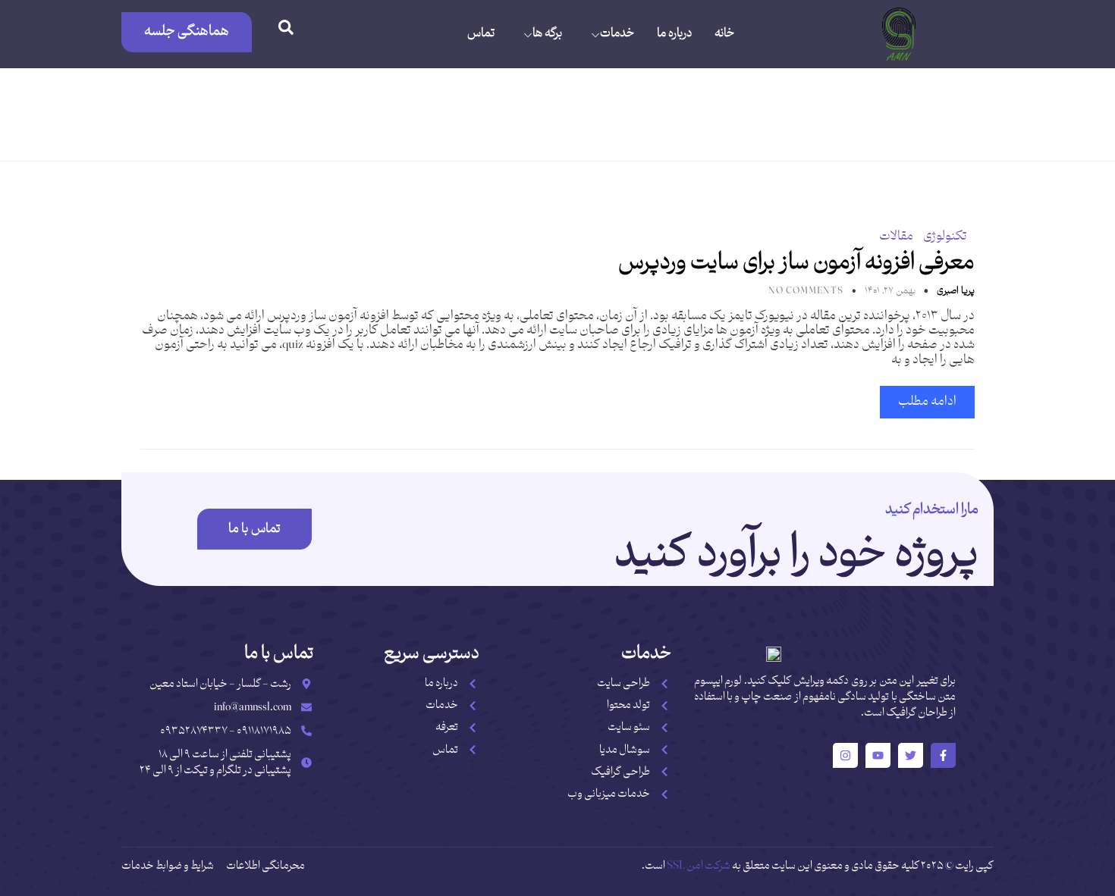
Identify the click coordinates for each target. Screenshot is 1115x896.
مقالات (896, 236)
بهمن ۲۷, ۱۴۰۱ (889, 291)
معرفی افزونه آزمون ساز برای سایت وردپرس (796, 262)
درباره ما (674, 33)
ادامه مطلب (927, 402)
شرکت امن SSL (698, 866)
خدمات (617, 33)
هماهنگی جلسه (186, 31)
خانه (724, 33)
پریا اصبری (954, 291)
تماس (481, 33)
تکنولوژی (945, 236)
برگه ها (547, 33)
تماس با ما (254, 529)
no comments (805, 291)
